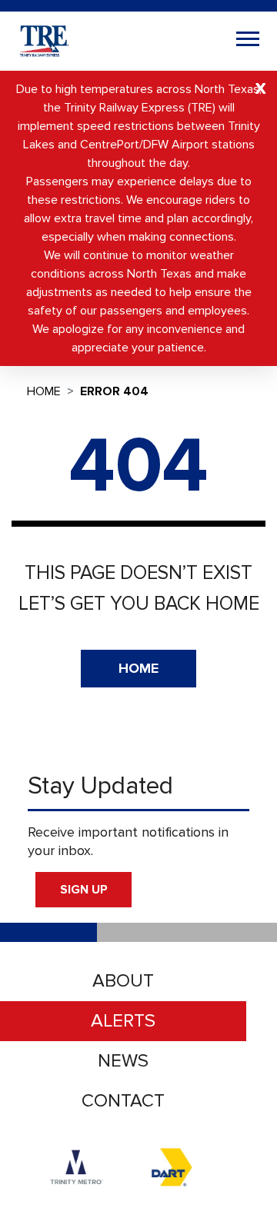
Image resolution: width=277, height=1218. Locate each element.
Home (44, 391)
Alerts (123, 1021)
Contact (123, 1101)
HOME (138, 668)
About (123, 981)
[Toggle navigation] (247, 41)
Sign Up (84, 889)
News (123, 1061)
